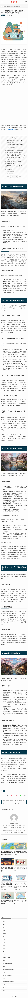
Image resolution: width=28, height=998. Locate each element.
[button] (3, 795)
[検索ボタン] (26, 2)
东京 (4, 930)
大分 (4, 984)
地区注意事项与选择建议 (8, 981)
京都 (4, 948)
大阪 (4, 954)
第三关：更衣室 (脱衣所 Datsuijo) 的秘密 (16, 155)
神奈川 (4, 933)
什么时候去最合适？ (11, 148)
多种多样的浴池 (10, 163)
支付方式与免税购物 (7, 963)
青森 (4, 921)
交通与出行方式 (6, 957)
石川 (4, 939)
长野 (4, 945)
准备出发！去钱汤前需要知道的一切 (13, 140)
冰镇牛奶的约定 (10, 169)
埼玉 (4, 927)
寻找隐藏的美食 (10, 173)
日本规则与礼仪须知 (7, 975)
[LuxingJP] (14, 2)
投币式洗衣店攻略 (12, 129)
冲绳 (4, 990)
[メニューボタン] (2, 2)
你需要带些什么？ (11, 142)
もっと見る (14, 176)
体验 (4, 15)
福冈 (4, 978)
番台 (2, 345)
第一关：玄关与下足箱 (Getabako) (14, 152)
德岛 (4, 966)
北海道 (4, 987)
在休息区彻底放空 (11, 171)
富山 (4, 936)
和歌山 (4, 960)
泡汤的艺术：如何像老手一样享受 (13, 161)
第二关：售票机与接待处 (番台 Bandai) (15, 154)
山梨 (4, 942)
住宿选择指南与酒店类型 (8, 969)
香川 (4, 972)
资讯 (4, 951)
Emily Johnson (14, 823)
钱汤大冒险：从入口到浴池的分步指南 (14, 150)
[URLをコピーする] (25, 795)
